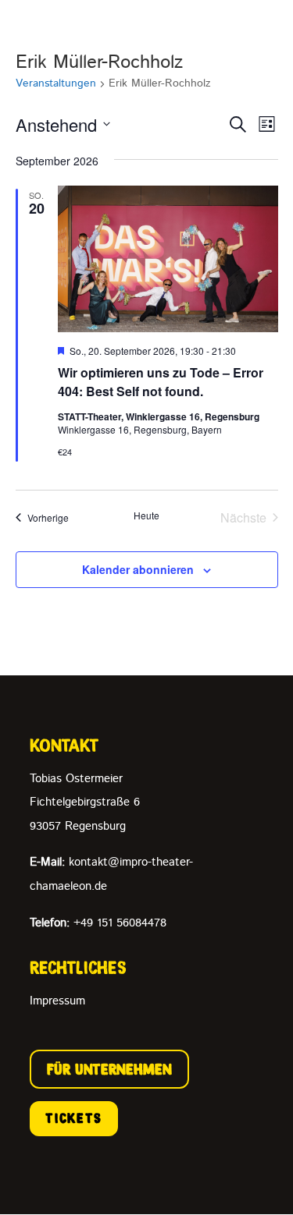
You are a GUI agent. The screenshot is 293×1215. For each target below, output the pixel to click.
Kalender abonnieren (138, 569)
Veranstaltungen (56, 83)
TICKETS (73, 1118)
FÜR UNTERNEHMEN (109, 1069)
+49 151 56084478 (98, 923)
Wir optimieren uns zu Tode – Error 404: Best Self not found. (160, 381)
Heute (146, 515)
